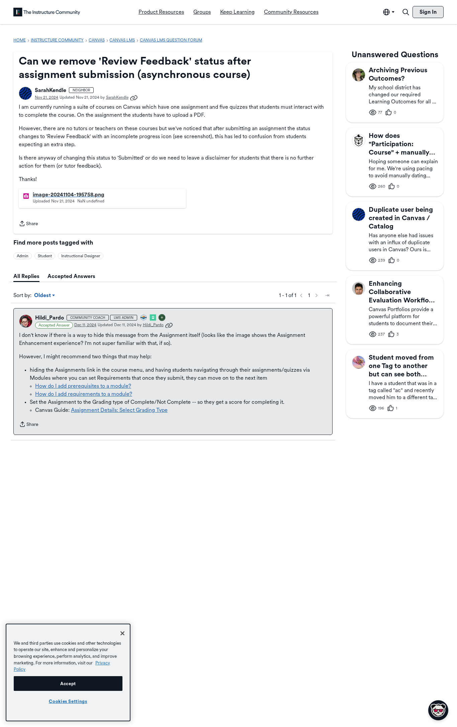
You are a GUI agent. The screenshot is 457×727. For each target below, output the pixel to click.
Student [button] (45, 256)
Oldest (43, 295)
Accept (68, 683)
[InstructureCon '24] (162, 318)
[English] (46, 12)
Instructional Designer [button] (80, 256)
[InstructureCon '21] (153, 318)
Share (28, 224)
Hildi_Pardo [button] (49, 317)
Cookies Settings (68, 701)
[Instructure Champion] (144, 318)
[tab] (26, 276)
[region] (68, 672)
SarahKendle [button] (50, 90)
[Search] (406, 12)
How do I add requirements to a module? (83, 394)
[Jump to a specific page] (327, 295)
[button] (25, 93)
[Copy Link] (134, 97)
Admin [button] (22, 256)
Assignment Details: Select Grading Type (119, 410)
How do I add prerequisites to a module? (83, 386)
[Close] (122, 633)
